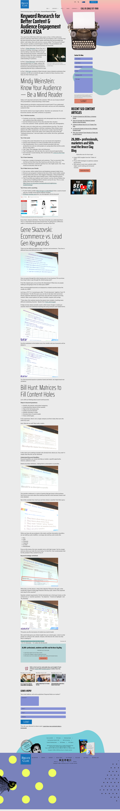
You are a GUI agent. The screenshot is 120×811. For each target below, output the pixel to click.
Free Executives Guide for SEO (53, 740)
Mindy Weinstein (31, 48)
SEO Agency (62, 742)
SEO (47, 8)
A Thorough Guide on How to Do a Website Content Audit (57, 684)
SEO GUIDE (77, 757)
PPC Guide (58, 738)
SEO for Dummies (66, 740)
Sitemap (74, 761)
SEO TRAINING (69, 757)
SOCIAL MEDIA (59, 757)
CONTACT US (93, 2)
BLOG (68, 8)
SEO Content (28, 642)
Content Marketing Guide (52, 742)
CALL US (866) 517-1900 (89, 8)
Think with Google (50, 302)
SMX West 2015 (44, 642)
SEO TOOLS (86, 757)
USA (75, 2)
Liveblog (36, 642)
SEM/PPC (43, 757)
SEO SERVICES (35, 757)
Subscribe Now (43, 658)
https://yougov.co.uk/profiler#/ (44, 191)
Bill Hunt (28, 71)
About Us (56, 761)
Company (74, 8)
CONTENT (54, 8)
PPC (62, 8)
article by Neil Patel (58, 153)
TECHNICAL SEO (95, 757)
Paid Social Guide (67, 738)
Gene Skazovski (30, 61)
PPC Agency (70, 742)
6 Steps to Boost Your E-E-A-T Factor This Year (43, 684)
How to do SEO (50, 738)
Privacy (62, 761)
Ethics (68, 761)
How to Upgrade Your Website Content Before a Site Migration (26, 684)
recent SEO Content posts (42, 669)
